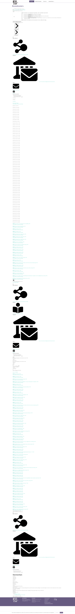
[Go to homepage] (15, 2)
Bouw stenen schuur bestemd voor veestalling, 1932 (21, 223)
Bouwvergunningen (15, 282)
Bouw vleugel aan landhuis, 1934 (18, 436)
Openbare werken (17, 593)
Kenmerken (16, 29)
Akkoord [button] (61, 612)
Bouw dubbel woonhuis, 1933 (18, 249)
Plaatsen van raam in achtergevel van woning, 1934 (21, 431)
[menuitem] (31, 1)
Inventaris (16, 35)
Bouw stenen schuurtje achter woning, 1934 (20, 454)
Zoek (13, 11)
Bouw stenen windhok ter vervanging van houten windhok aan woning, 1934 (25, 467)
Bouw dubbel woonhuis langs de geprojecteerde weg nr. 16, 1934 (23, 451)
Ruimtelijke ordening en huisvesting (19, 594)
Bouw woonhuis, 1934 (17, 462)
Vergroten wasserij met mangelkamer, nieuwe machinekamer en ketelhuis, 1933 (25, 381)
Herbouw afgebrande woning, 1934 (19, 493)
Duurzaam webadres (16, 353)
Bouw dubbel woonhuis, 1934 (18, 425)
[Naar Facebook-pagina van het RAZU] (54, 600)
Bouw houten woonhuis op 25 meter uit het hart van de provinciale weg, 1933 (25, 262)
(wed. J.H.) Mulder (15, 372)
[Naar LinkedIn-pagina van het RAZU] (56, 600)
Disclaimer (46, 600)
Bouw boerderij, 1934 (17, 433)
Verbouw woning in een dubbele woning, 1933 (20, 244)
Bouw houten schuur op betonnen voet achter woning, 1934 (23, 480)
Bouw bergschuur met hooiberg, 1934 (19, 457)
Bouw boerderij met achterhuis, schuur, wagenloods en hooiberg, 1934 (24, 441)
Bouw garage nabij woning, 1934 (18, 438)
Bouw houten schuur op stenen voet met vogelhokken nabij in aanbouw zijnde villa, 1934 (27, 477)
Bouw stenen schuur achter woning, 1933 (20, 257)
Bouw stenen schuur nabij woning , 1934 (20, 459)
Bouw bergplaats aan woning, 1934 (19, 485)
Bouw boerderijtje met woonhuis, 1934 (19, 423)
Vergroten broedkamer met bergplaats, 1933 (20, 394)
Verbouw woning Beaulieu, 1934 (18, 428)
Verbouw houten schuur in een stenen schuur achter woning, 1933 (24, 267)
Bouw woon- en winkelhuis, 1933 (18, 241)
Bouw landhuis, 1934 (17, 498)
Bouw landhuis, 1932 (17, 228)
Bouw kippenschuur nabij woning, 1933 (19, 234)
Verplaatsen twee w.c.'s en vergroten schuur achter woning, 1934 (23, 444)
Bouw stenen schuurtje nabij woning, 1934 (20, 506)
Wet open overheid (47, 602)
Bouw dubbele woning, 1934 (18, 472)
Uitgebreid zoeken (18, 21)
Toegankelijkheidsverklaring (48, 603)
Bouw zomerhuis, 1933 (17, 254)
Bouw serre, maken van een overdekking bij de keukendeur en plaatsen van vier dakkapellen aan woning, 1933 (30, 275)
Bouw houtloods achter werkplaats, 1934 (20, 446)
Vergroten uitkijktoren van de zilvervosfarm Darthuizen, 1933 (23, 412)
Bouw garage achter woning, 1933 (18, 410)
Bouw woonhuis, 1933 (17, 270)
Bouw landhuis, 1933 (17, 231)
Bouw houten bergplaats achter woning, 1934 (20, 509)
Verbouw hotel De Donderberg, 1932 (19, 226)
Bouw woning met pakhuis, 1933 (18, 273)
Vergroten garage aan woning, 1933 (19, 397)
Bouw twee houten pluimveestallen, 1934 (20, 464)
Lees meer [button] (57, 612)
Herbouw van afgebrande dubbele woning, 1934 (21, 470)
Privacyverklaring (47, 598)
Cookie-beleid (46, 599)
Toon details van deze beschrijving (18, 224)
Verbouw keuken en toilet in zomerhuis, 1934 (20, 483)
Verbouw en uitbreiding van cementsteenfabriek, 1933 (22, 386)
